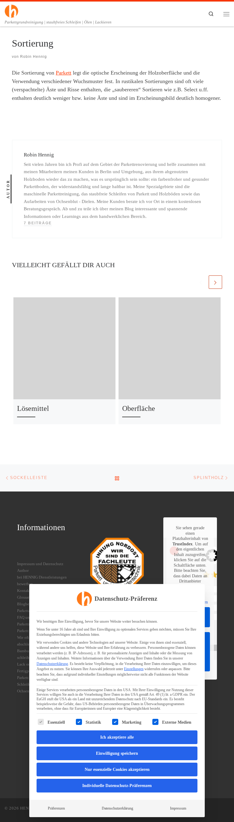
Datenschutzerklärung (52, 664)
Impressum (178, 808)
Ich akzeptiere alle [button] (117, 737)
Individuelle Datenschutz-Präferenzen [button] (117, 785)
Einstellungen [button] (134, 669)
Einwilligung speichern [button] (117, 753)
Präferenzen (56, 808)
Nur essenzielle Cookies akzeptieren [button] (117, 769)
